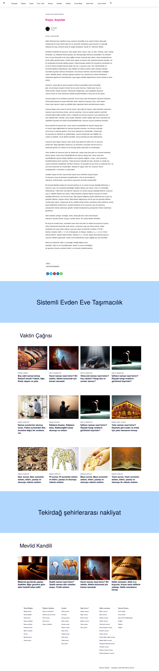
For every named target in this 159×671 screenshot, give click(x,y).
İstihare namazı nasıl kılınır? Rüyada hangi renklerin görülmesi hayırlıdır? (125, 378)
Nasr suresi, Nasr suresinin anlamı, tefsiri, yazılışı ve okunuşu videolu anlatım (31, 479)
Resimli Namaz (23, 373)
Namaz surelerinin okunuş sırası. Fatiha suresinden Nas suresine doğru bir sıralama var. (31, 428)
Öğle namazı (84, 614)
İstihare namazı (103, 618)
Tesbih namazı (103, 621)
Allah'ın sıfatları (28, 631)
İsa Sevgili (54, 28)
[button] (14, 3)
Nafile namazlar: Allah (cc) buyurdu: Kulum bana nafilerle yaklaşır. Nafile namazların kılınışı (126, 585)
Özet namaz (46, 618)
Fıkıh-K (48, 263)
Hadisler (59, 3)
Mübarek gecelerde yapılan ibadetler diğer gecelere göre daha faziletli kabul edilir (31, 584)
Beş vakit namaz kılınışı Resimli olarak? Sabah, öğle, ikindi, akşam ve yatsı (31, 378)
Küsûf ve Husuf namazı (106, 650)
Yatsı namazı (84, 624)
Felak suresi (65, 640)
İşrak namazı (103, 614)
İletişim (120, 627)
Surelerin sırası (28, 627)
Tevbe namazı (103, 634)
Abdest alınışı (27, 611)
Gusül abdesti (28, 614)
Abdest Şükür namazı (105, 640)
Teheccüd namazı (104, 624)
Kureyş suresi (65, 618)
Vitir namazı (83, 627)
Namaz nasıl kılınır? (48, 611)
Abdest (23, 3)
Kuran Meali (78, 3)
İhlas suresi (64, 637)
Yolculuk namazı (104, 647)
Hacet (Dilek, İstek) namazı (107, 637)
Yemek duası (27, 640)
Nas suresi (64, 643)
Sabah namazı (84, 611)
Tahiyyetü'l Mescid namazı (107, 643)
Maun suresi (65, 621)
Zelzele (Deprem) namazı (106, 653)
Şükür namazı (103, 611)
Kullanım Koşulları (104, 668)
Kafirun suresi (65, 627)
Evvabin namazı (104, 631)
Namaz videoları (47, 624)
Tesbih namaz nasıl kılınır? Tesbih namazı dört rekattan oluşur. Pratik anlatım (62, 584)
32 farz (26, 634)
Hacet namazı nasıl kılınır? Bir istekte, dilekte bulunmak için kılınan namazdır (63, 378)
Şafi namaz (46, 621)
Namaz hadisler (28, 621)
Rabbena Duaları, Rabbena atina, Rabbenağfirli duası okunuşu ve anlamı (61, 427)
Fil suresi (64, 614)
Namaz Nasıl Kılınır (119, 422)
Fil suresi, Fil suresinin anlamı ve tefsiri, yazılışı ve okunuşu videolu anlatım (63, 479)
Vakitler (68, 3)
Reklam (120, 624)
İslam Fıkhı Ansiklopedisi (54, 14)
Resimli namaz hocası (49, 614)
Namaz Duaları (54, 422)
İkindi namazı (84, 618)
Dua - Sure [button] (40, 3)
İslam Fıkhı (89, 3)
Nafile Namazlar (55, 373)
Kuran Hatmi (102, 3)
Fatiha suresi (65, 611)
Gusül (31, 3)
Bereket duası (28, 637)
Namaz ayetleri (28, 624)
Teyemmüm (27, 618)
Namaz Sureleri (23, 422)
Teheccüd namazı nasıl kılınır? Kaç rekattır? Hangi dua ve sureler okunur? (94, 378)
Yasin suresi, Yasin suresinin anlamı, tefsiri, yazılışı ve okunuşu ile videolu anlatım (125, 479)
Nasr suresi (64, 631)
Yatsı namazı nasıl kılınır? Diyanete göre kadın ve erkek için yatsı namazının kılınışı (125, 427)
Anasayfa (14, 3)
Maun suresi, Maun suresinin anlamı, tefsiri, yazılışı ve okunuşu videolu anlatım (94, 479)
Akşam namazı (84, 621)
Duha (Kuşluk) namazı (105, 627)
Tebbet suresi (65, 634)
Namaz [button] (50, 3)
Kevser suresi (65, 624)
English (120, 621)
